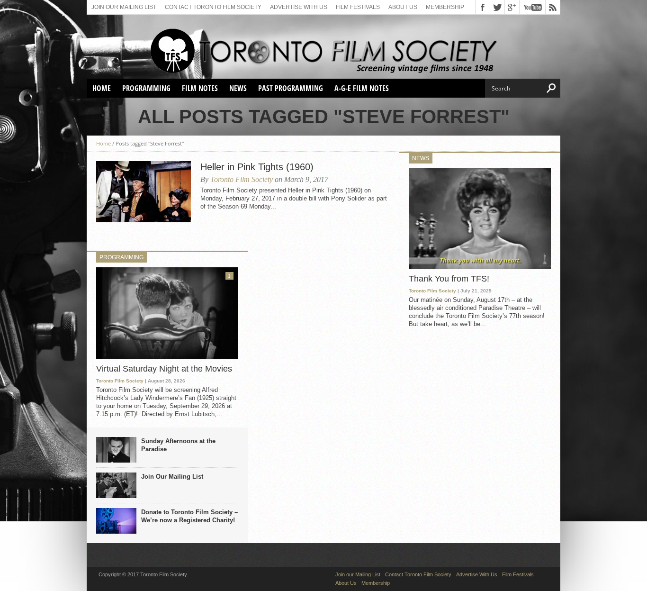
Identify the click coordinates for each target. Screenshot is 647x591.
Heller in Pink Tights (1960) (257, 167)
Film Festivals (358, 7)
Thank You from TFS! (449, 278)
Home (101, 88)
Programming (146, 88)
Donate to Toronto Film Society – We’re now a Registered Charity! (189, 516)
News (238, 88)
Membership (445, 7)
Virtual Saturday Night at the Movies (164, 368)
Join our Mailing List (123, 7)
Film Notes (200, 88)
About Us (402, 7)
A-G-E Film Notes (361, 88)
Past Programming (290, 88)
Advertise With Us (298, 7)
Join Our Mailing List (172, 476)
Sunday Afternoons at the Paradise (178, 445)
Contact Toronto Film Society (213, 7)
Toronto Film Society (241, 179)
